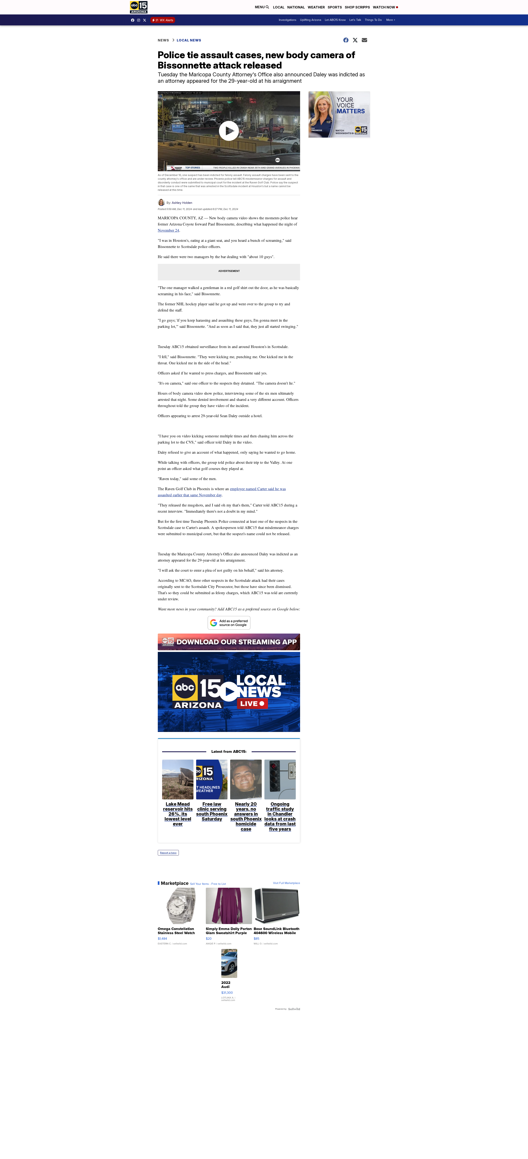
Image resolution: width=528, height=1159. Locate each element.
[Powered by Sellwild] (294, 1009)
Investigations (287, 20)
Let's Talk (355, 20)
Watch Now (384, 7)
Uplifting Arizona (310, 20)
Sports (335, 7)
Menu (260, 7)
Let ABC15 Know (335, 20)
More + (390, 20)
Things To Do (373, 20)
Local (278, 7)
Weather (316, 7)
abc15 (133, 20)
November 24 (168, 230)
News (163, 40)
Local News (189, 40)
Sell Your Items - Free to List (208, 884)
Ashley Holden (182, 203)
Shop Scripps (357, 7)
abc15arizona (139, 20)
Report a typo (168, 852)
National (296, 7)
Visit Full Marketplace (286, 883)
